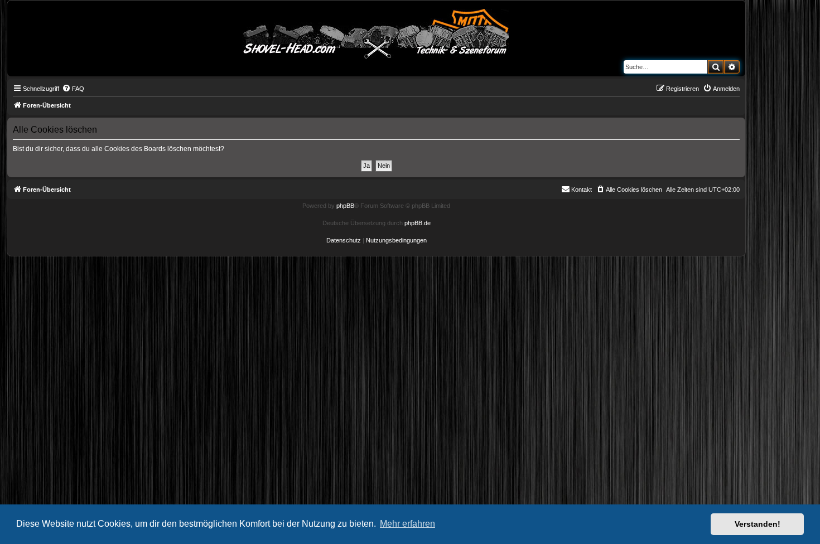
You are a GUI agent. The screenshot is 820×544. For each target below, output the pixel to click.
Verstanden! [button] (757, 523)
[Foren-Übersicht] (377, 31)
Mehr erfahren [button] (407, 523)
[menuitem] (73, 88)
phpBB (345, 205)
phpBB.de (417, 223)
